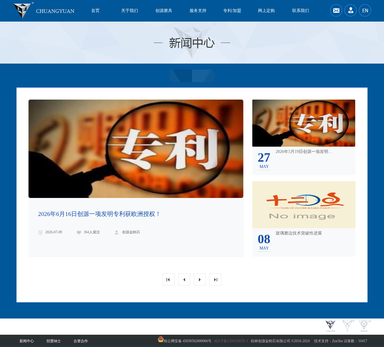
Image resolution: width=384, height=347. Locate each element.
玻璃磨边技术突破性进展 (299, 233)
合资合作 (81, 341)
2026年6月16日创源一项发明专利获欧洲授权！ (99, 214)
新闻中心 (27, 341)
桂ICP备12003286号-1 (231, 341)
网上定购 (266, 10)
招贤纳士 (53, 341)
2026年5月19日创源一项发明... (304, 151)
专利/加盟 (232, 10)
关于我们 (129, 10)
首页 (95, 10)
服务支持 (198, 10)
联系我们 (300, 10)
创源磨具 (163, 10)
